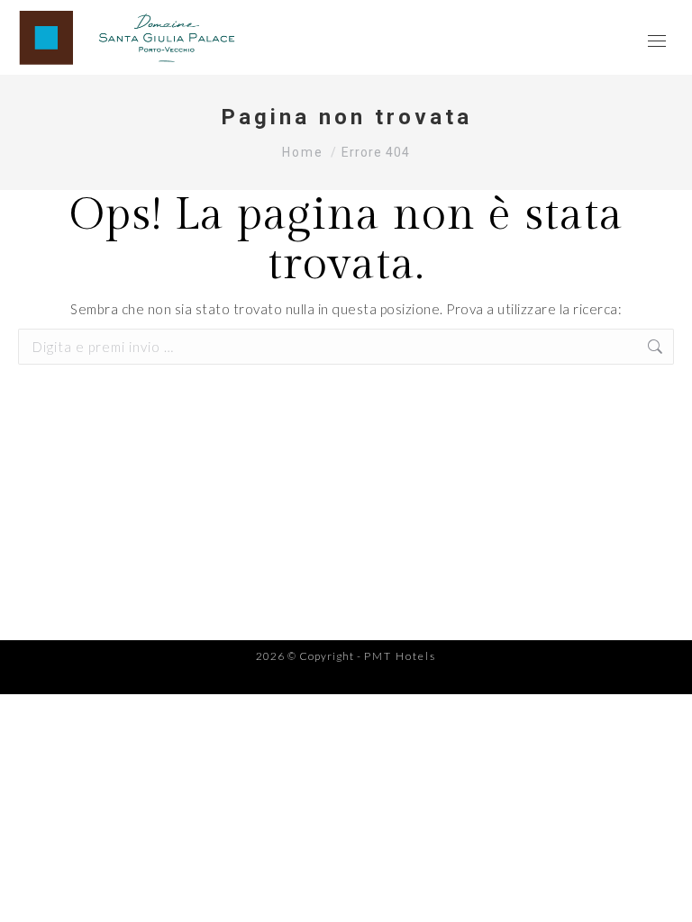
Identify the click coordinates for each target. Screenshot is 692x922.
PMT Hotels (400, 656)
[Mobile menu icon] (657, 37)
